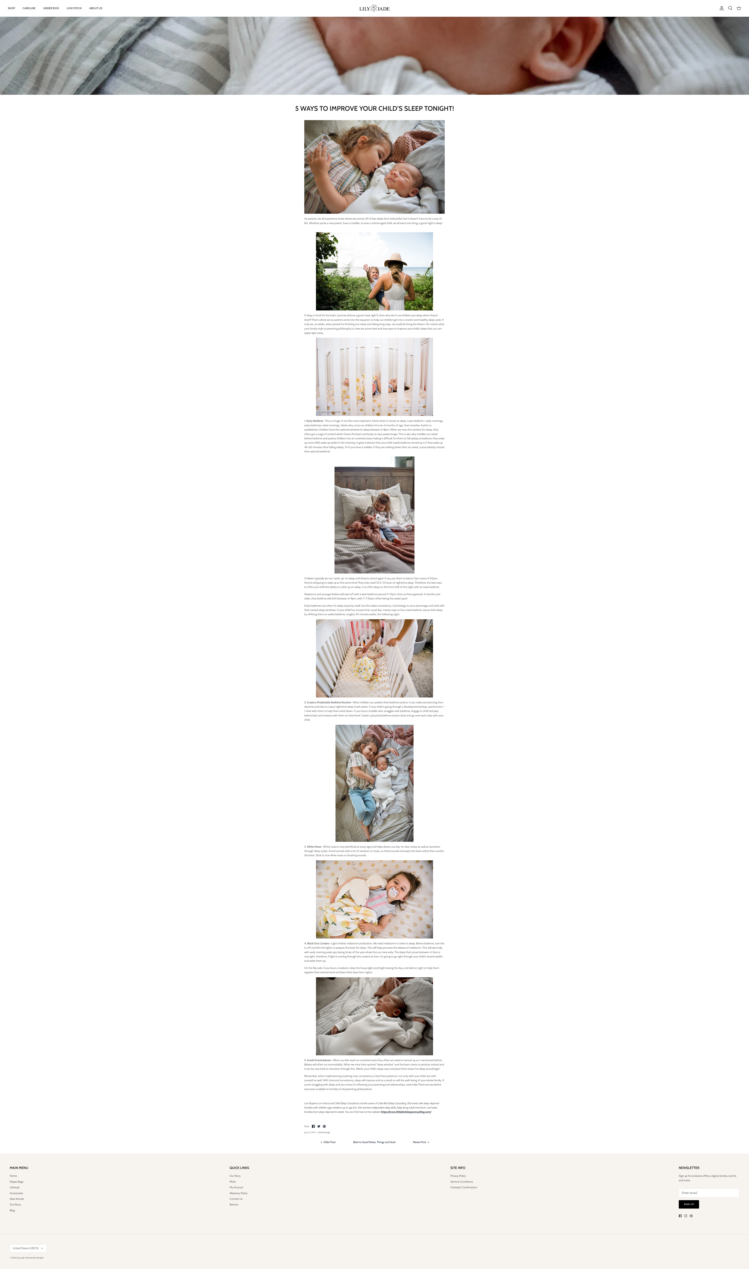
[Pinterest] (691, 1215)
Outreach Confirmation (463, 1187)
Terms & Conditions (461, 1181)
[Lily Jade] (374, 8)
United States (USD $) (25, 1248)
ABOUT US (95, 8)
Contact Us (236, 1199)
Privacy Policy (458, 1176)
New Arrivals (17, 1199)
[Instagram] (685, 1215)
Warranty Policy (239, 1193)
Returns (234, 1204)
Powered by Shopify (35, 1257)
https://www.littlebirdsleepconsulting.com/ (406, 1112)
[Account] (721, 8)
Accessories (16, 1193)
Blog (12, 1210)
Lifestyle (15, 1187)
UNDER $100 (51, 8)
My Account (236, 1187)
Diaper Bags (16, 1181)
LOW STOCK (74, 8)
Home (13, 1176)
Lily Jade (21, 1257)
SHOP (11, 8)
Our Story (15, 1204)
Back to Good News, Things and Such (374, 1142)
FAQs (233, 1181)
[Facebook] (680, 1215)
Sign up (689, 1204)
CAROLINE (29, 8)
